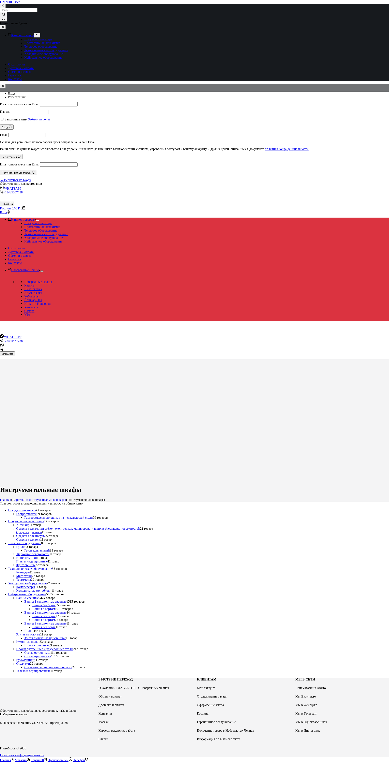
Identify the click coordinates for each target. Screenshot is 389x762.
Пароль (5, 111)
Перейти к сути (10, 1)
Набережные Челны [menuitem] (25, 270)
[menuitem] (37, 35)
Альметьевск (33, 292)
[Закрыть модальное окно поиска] (3, 6)
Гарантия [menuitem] (14, 75)
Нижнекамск (33, 289)
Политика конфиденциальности (22, 755)
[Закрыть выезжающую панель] (3, 27)
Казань (29, 285)
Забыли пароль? (39, 119)
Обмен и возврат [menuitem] (19, 71)
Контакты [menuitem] (15, 79)
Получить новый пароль (17, 172)
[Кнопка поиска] (3, 16)
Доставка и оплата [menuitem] (21, 68)
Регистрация (17, 97)
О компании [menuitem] (16, 64)
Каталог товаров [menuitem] (22, 35)
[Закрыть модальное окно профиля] (3, 86)
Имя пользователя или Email (19, 104)
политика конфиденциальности (287, 149)
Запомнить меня (16, 119)
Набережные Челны (38, 281)
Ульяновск (31, 307)
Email (3, 134)
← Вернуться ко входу (15, 180)
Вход (11, 93)
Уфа (27, 314)
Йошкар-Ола (33, 300)
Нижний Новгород (37, 303)
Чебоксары (31, 296)
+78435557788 (13, 192)
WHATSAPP (12, 188)
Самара (29, 311)
